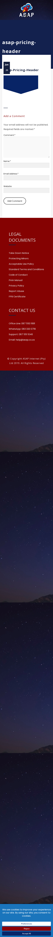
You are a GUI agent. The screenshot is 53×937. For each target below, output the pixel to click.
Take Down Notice (19, 253)
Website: (8, 186)
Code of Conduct (18, 274)
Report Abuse (16, 291)
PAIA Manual (15, 280)
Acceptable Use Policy (21, 264)
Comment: (9, 135)
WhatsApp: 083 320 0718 (22, 329)
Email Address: (11, 173)
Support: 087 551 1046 (21, 334)
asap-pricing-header (21, 70)
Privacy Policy (16, 285)
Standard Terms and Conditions (26, 269)
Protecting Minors (19, 258)
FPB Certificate (17, 296)
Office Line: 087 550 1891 (22, 323)
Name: (7, 161)
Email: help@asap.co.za (22, 339)
